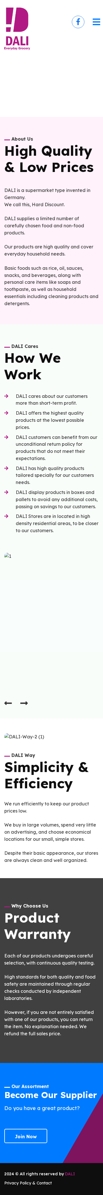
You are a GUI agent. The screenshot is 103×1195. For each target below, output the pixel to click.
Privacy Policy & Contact (28, 1183)
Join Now (26, 1136)
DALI (70, 1173)
